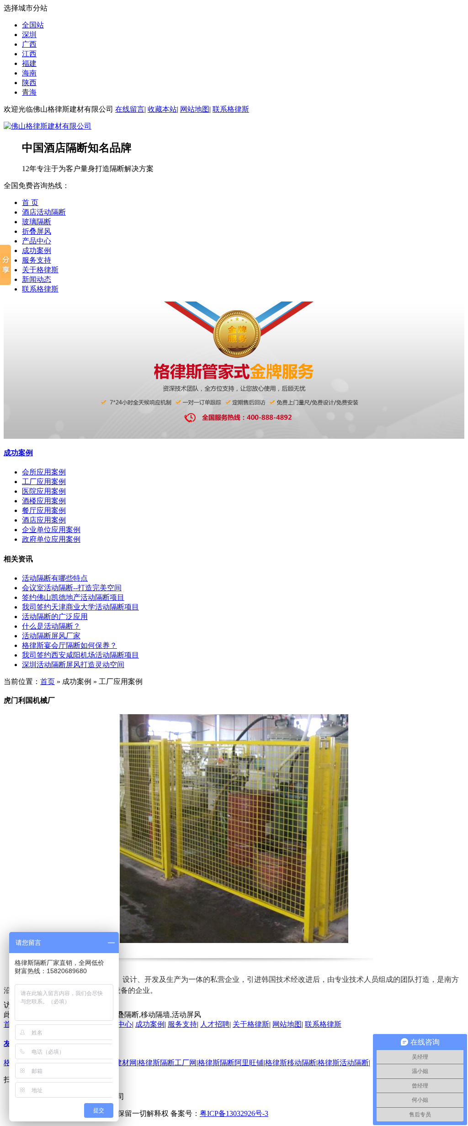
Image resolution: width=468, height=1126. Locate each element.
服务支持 (36, 260)
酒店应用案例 (44, 520)
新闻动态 (36, 279)
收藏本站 (162, 109)
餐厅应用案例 (44, 510)
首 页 (30, 202)
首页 (47, 681)
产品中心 (36, 241)
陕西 (29, 82)
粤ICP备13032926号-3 (234, 1113)
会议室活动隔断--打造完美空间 (72, 588)
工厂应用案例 (44, 481)
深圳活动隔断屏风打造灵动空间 (73, 664)
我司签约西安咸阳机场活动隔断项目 (80, 655)
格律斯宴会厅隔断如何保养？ (69, 645)
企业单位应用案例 (51, 529)
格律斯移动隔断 (290, 1063)
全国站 (33, 25)
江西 (29, 54)
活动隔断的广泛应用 (55, 616)
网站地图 (194, 109)
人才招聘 (214, 1024)
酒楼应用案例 (44, 501)
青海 (29, 92)
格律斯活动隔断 (343, 1063)
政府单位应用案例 (51, 539)
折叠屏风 (36, 231)
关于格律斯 (40, 270)
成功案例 (36, 250)
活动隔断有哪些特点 (55, 578)
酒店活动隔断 (44, 212)
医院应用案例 (44, 491)
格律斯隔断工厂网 (167, 1063)
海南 (29, 73)
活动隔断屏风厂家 (51, 636)
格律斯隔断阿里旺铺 (231, 1063)
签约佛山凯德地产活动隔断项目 (73, 597)
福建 (29, 63)
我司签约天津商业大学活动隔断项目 (80, 607)
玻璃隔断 (36, 222)
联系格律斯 (231, 109)
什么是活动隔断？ (51, 626)
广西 (29, 44)
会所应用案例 (44, 472)
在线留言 (129, 109)
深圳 (29, 34)
